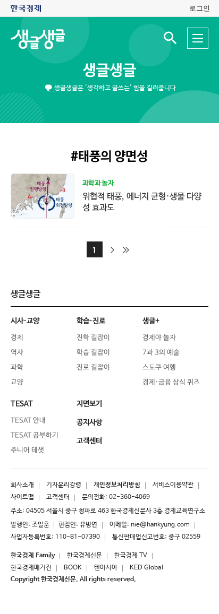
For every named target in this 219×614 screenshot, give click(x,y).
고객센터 (58, 497)
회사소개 (22, 485)
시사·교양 (25, 321)
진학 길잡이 (93, 338)
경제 (17, 338)
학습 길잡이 (93, 353)
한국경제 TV (130, 555)
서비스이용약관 (173, 485)
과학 (17, 367)
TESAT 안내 (28, 421)
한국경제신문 (84, 555)
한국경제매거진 (31, 568)
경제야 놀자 (159, 338)
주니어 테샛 (27, 450)
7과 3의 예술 (161, 353)
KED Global (146, 568)
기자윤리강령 (63, 485)
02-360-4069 (129, 497)
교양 (17, 382)
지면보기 (89, 404)
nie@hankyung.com (160, 525)
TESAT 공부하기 (34, 435)
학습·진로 (91, 321)
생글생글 (109, 70)
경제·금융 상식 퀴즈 (171, 382)
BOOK (73, 568)
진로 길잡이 (93, 367)
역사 (17, 353)
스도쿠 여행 (159, 367)
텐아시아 (105, 568)
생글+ (150, 321)
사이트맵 (22, 497)
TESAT (22, 404)
